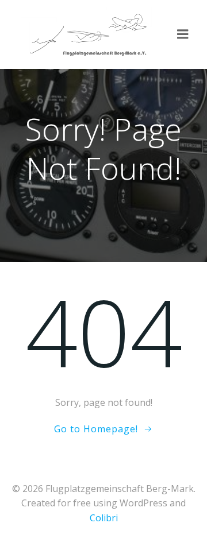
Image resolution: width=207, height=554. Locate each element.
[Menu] (183, 34)
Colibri (104, 518)
